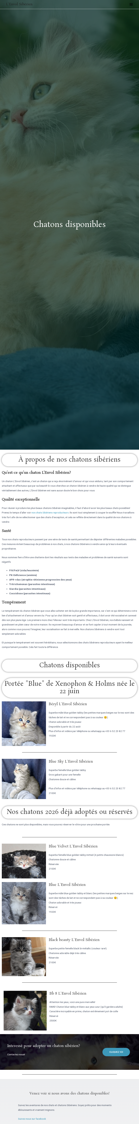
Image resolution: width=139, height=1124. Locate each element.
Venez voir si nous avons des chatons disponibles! (70, 1093)
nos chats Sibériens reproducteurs (50, 512)
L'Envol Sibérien (19, 4)
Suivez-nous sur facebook (32, 1118)
